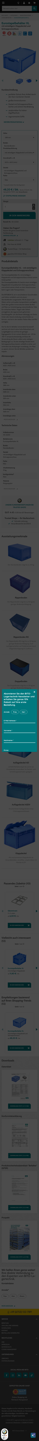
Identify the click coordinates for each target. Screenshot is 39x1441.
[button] (34, 691)
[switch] (4, 1438)
